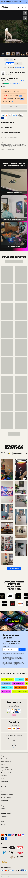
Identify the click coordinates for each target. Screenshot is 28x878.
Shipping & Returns (6, 761)
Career (3, 808)
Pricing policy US (5, 784)
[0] (15, 7)
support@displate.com (15, 664)
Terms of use (4, 767)
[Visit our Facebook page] (6, 838)
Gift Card (3, 824)
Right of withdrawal (6, 770)
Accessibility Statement (7, 794)
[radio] (8, 59)
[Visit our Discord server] (23, 835)
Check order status (6, 758)
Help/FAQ (3, 764)
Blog (2, 806)
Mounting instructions (7, 773)
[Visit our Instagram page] (13, 835)
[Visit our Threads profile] (2, 838)
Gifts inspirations (5, 827)
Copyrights (4, 778)
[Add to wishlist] (25, 13)
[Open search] (11, 7)
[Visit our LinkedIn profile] (9, 835)
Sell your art (4, 816)
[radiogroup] (14, 59)
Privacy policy (5, 656)
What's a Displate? (6, 797)
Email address (5, 646)
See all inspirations (14, 568)
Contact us (4, 775)
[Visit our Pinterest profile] (19, 835)
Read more (24, 80)
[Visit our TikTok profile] (6, 835)
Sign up (22, 649)
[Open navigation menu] (25, 7)
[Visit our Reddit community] (2, 835)
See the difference (19, 67)
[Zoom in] (25, 18)
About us (3, 803)
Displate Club (4, 800)
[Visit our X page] (16, 835)
